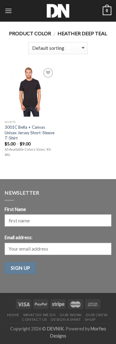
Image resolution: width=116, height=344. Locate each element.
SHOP (90, 319)
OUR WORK (71, 314)
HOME (13, 314)
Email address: (18, 237)
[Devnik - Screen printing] (58, 11)
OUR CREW (96, 314)
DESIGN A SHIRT (66, 319)
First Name (15, 209)
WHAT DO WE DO (39, 314)
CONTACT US (34, 319)
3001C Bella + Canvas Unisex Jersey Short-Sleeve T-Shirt (29, 132)
